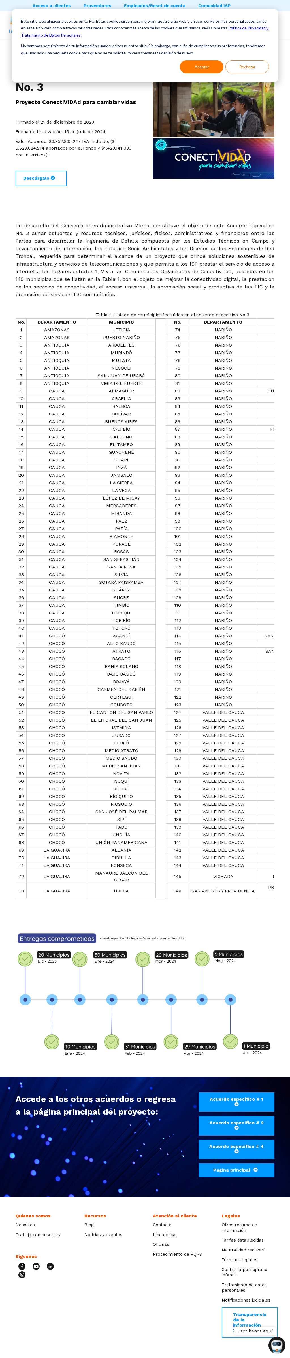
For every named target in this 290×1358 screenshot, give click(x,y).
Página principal (232, 1170)
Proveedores (97, 5)
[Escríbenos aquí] (277, 1345)
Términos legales (239, 1259)
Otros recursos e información (239, 1227)
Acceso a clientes (52, 5)
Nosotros (25, 1224)
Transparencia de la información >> (249, 1322)
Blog (89, 1224)
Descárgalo (37, 178)
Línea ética (164, 1234)
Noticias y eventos (103, 1234)
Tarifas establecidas (243, 1240)
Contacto (162, 1224)
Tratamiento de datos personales (244, 1287)
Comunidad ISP (214, 5)
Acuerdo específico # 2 (237, 1122)
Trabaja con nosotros (38, 1234)
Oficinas (161, 1244)
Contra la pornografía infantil (245, 1272)
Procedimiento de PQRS (177, 1254)
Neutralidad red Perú (244, 1250)
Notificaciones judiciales (246, 1300)
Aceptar (202, 66)
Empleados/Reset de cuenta (154, 5)
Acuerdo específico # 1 (236, 1099)
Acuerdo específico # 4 (236, 1146)
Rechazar (247, 66)
